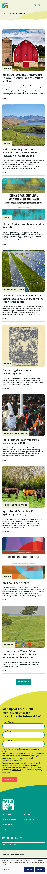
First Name (7, 731)
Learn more (16, 770)
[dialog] (23, 866)
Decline (29, 870)
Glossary (7, 814)
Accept (39, 870)
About (27, 814)
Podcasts (29, 819)
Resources (8, 824)
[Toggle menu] (43, 5)
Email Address (9, 722)
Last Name (7, 740)
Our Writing (9, 819)
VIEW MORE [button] (23, 682)
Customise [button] (5, 870)
